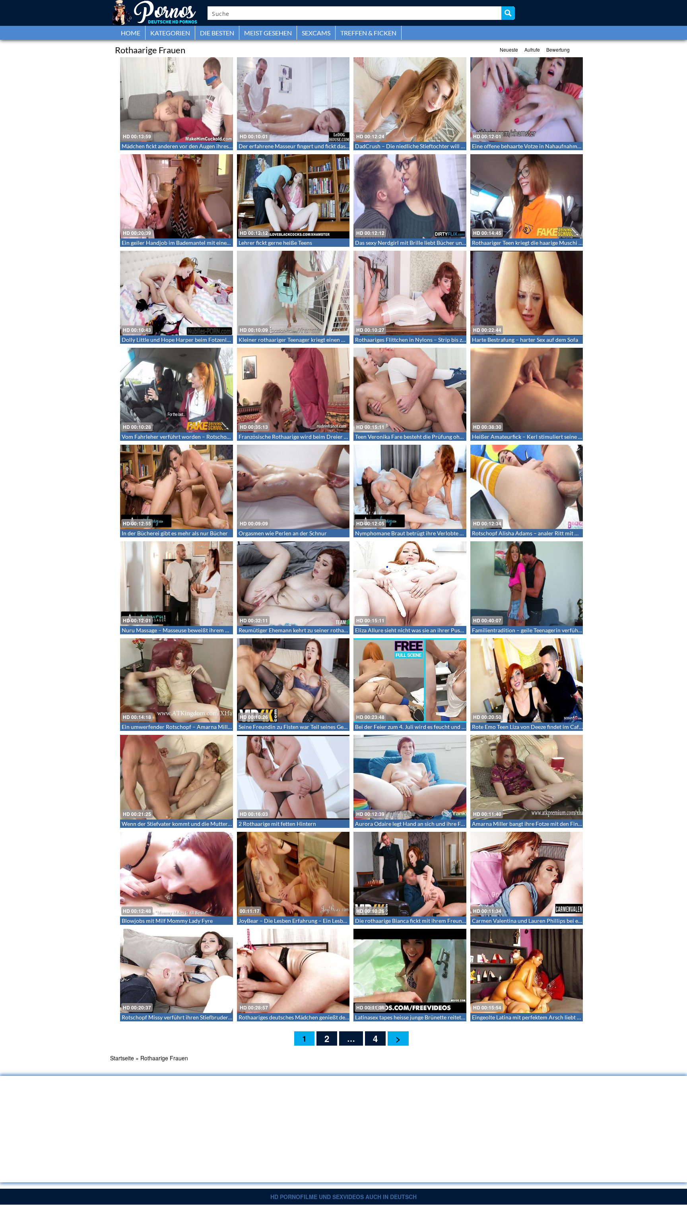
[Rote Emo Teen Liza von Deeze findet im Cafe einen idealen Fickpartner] (526, 680)
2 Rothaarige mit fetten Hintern (277, 823)
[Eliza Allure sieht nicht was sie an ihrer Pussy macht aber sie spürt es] (409, 583)
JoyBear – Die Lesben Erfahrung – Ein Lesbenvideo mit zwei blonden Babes (330, 920)
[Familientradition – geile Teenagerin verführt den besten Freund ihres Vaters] (526, 583)
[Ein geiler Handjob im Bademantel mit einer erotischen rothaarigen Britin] (176, 196)
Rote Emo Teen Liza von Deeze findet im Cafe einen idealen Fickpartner (559, 726)
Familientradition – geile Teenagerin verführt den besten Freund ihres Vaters (566, 630)
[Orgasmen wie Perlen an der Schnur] (293, 487)
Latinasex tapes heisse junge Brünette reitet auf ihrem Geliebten (433, 1017)
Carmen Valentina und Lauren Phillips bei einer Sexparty (541, 920)
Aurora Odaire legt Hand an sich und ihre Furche (415, 823)
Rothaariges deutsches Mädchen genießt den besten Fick (308, 1017)
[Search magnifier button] (508, 13)
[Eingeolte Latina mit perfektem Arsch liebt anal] (526, 971)
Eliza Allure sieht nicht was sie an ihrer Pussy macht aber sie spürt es (439, 630)
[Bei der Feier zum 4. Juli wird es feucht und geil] (409, 680)
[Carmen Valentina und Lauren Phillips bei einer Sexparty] (526, 874)
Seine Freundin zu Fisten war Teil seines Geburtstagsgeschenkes (316, 726)
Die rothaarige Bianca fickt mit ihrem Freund (410, 920)
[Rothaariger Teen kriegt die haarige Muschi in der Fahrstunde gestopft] (526, 196)
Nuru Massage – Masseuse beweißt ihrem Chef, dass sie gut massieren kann (214, 630)
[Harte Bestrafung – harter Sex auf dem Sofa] (526, 293)
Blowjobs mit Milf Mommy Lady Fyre (167, 920)
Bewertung (558, 49)
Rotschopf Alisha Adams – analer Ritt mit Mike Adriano (540, 533)
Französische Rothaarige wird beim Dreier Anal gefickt (306, 436)
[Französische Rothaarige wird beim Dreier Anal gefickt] (293, 390)
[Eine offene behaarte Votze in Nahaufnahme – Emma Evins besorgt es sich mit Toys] (526, 99)
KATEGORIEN (170, 33)
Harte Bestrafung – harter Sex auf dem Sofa (525, 339)
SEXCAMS (316, 33)
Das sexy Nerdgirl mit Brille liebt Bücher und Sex (415, 242)
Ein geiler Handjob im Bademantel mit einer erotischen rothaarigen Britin (212, 242)
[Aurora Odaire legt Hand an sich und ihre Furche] (409, 777)
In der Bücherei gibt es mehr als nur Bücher (175, 533)
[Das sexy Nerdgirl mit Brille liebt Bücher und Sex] (409, 196)
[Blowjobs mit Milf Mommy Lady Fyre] (176, 874)
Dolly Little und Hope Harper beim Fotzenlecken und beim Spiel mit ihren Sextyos (222, 339)
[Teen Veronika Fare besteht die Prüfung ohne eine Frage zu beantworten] (409, 390)
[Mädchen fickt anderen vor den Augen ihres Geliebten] (176, 99)
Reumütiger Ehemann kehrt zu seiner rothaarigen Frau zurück (314, 630)
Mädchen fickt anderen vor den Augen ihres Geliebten (188, 146)
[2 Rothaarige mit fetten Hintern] (293, 777)
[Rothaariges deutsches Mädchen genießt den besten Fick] (293, 971)
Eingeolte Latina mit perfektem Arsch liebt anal (529, 1017)
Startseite (122, 1058)
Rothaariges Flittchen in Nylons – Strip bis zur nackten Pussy (429, 339)
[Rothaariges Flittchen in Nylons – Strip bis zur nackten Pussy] (409, 293)
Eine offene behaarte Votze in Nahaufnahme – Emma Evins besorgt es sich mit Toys (573, 146)
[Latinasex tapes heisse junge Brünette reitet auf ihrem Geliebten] (409, 971)
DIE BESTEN (217, 33)
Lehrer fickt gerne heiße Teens (275, 242)
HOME (130, 33)
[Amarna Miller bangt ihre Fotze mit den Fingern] (526, 777)
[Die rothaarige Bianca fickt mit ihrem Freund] (409, 874)
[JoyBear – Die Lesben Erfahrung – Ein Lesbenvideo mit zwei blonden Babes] (293, 874)
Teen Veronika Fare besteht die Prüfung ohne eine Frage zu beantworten (443, 436)
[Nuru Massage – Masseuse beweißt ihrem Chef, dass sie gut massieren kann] (176, 583)
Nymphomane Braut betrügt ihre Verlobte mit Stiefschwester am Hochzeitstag (451, 533)
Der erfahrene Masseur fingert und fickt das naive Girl (305, 146)
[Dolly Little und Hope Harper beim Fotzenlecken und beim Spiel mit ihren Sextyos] (176, 293)
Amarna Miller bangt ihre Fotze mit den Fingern (530, 823)
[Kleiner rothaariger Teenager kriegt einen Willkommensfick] (293, 293)
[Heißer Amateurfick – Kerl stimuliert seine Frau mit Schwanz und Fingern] (526, 390)
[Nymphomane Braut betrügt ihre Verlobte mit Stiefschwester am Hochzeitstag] (409, 487)
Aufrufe (532, 49)
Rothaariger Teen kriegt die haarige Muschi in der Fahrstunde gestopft (558, 242)
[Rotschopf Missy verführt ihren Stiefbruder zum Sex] (176, 971)
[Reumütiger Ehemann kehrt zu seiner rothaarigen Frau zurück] (293, 583)
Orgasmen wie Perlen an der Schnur (283, 533)
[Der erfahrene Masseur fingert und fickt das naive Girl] (293, 99)
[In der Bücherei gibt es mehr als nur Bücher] (176, 487)
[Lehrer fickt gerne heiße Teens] (293, 196)
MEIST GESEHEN (268, 33)
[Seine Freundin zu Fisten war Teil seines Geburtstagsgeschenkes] (293, 680)
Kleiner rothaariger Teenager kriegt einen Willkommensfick (311, 339)
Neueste (509, 49)
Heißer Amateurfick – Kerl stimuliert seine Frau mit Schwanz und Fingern (562, 436)
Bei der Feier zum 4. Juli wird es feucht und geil (412, 726)
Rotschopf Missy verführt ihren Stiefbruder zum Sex (185, 1017)
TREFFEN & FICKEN (368, 33)
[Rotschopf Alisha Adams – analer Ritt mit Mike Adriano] (526, 487)
